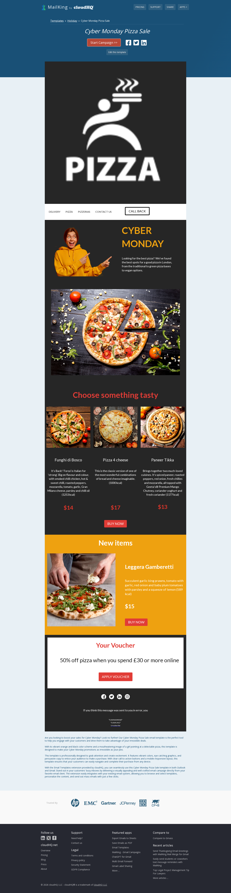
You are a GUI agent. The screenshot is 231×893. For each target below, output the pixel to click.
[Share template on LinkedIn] (144, 44)
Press (44, 864)
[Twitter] (111, 696)
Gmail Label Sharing (122, 866)
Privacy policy (78, 860)
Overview (45, 850)
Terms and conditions (82, 855)
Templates (57, 20)
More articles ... (160, 877)
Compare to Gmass (163, 838)
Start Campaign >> (104, 42)
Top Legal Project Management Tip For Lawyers (171, 872)
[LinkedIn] (119, 696)
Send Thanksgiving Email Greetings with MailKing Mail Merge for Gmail (171, 852)
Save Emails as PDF (122, 842)
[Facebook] (103, 696)
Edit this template (117, 52)
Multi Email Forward (122, 861)
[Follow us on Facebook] (54, 838)
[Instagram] (127, 696)
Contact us (76, 842)
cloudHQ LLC (100, 884)
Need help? (76, 838)
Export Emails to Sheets (124, 838)
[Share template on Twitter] (136, 44)
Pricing (139, 7)
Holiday (72, 20)
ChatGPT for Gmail (121, 856)
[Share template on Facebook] (128, 44)
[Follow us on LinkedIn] (43, 838)
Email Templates (120, 847)
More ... (116, 870)
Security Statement (81, 864)
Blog (43, 859)
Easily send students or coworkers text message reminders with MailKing (170, 862)
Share (170, 7)
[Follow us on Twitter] (49, 838)
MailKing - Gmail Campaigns (126, 852)
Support (155, 7)
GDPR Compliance (80, 869)
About (44, 868)
